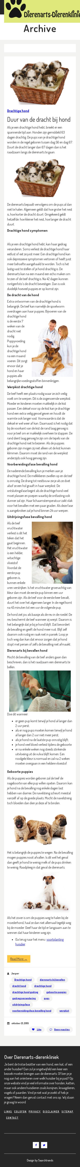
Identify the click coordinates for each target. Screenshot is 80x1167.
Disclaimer (51, 1111)
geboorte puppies (56, 992)
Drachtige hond (18, 111)
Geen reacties (62, 1029)
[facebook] (36, 1145)
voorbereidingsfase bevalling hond (31, 1010)
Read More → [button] (18, 959)
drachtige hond (42, 985)
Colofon (20, 1111)
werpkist (64, 1010)
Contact (12, 1117)
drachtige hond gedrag (25, 992)
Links (8, 1111)
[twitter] (44, 1145)
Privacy (35, 1111)
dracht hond (19, 985)
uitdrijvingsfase (21, 1004)
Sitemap (67, 1111)
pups (46, 998)
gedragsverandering (24, 998)
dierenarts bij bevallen (52, 979)
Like (39, 1029)
